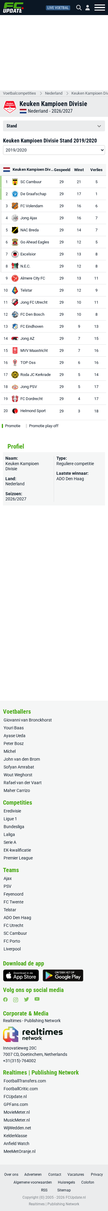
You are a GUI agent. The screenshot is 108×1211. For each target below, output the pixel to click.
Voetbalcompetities (19, 93)
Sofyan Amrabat (19, 767)
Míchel (10, 751)
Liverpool (12, 949)
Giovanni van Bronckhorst (28, 720)
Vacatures (76, 1174)
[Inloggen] (85, 8)
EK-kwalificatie (17, 850)
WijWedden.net (17, 1127)
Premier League (18, 858)
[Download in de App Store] (21, 975)
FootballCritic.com (21, 1088)
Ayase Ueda (15, 735)
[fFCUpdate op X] (26, 999)
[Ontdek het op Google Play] (63, 975)
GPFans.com (16, 1104)
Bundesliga (14, 826)
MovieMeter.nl (17, 1112)
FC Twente (13, 902)
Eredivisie (12, 811)
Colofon (87, 1182)
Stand (12, 126)
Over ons (11, 1174)
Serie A (10, 842)
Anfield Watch (16, 1143)
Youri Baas (14, 727)
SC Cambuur (15, 933)
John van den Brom (22, 759)
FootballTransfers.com (25, 1080)
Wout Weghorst (18, 774)
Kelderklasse (15, 1135)
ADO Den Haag (70, 478)
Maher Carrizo (17, 790)
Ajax (8, 878)
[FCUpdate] (13, 7)
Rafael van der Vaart (23, 782)
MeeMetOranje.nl (19, 1151)
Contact (54, 1174)
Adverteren (33, 1174)
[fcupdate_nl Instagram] (16, 1000)
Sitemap (64, 1190)
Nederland (53, 93)
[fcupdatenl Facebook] (5, 999)
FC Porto (12, 941)
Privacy (97, 1174)
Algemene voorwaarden (33, 1182)
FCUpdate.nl (15, 1096)
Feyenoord (13, 894)
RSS (44, 1190)
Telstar (10, 909)
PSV (7, 886)
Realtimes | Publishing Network (54, 1204)
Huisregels (66, 1182)
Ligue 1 (10, 818)
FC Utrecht (13, 925)
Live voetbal (58, 8)
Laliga (9, 834)
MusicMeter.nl (17, 1120)
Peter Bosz (14, 743)
